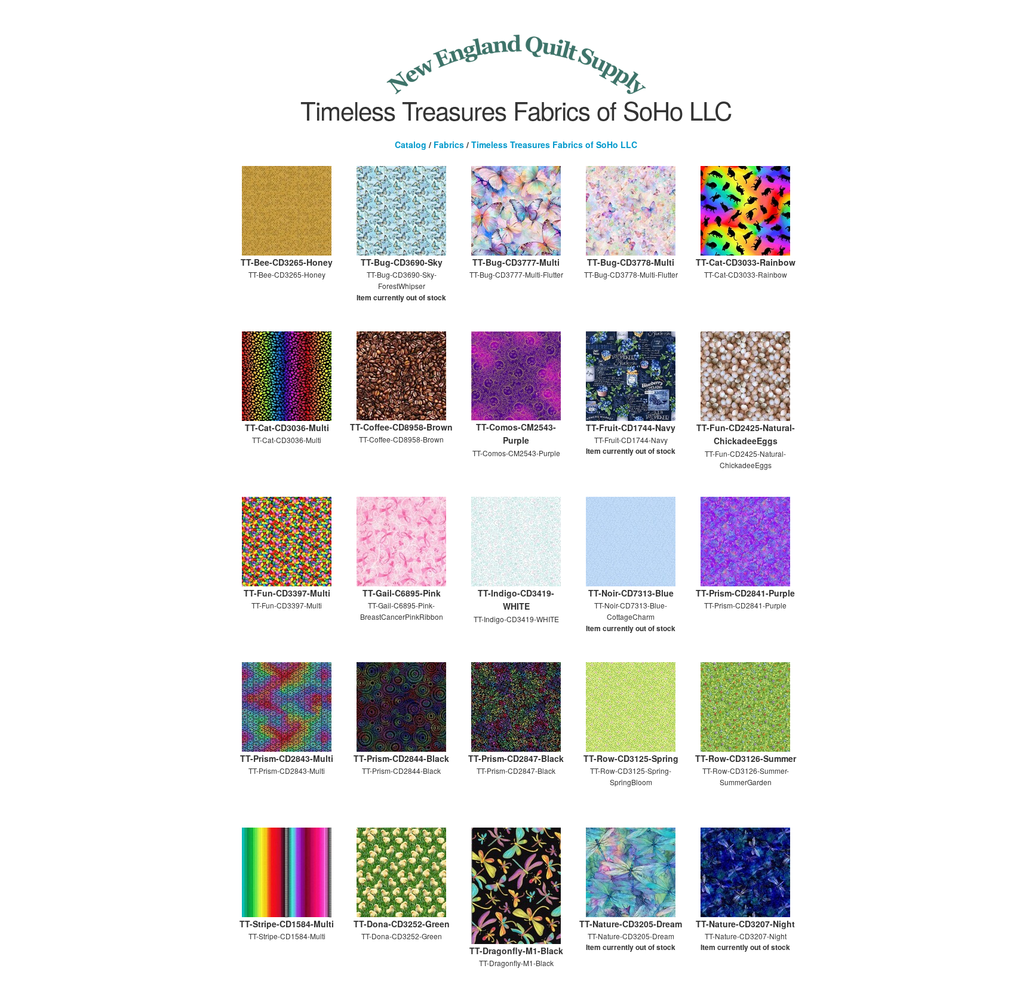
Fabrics (449, 144)
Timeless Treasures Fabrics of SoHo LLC (554, 144)
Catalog (410, 144)
